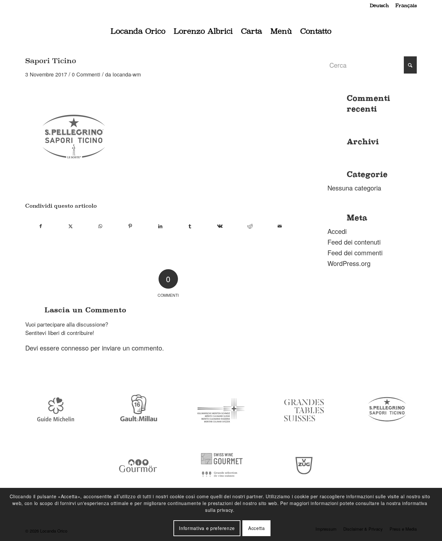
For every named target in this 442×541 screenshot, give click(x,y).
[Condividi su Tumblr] (190, 226)
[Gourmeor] (138, 465)
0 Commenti (86, 74)
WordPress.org (348, 263)
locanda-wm (127, 74)
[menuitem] (379, 5)
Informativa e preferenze (207, 528)
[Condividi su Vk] (220, 226)
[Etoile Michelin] (55, 410)
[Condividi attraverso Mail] (279, 226)
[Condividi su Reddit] (250, 226)
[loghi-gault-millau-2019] (138, 410)
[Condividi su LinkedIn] (160, 226)
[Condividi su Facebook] (40, 226)
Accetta (256, 528)
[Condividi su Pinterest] (130, 226)
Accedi (337, 231)
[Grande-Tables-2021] (304, 410)
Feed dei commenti (354, 252)
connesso (75, 347)
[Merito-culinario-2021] (221, 410)
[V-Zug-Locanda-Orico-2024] (304, 465)
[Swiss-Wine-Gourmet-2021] (221, 465)
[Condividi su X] (70, 226)
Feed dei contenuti (354, 242)
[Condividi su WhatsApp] (100, 226)
